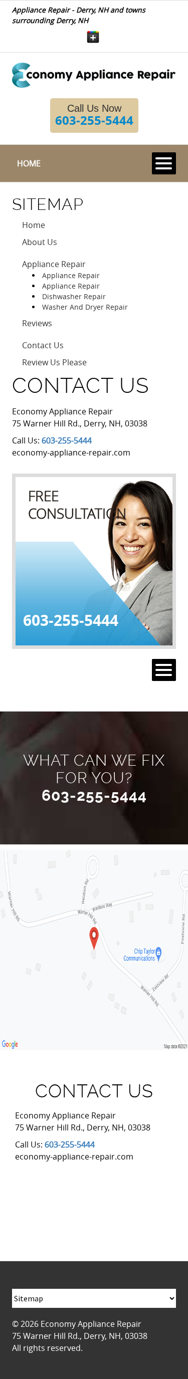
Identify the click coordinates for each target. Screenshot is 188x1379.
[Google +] (93, 37)
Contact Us (43, 345)
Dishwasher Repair (74, 296)
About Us (39, 242)
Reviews (37, 323)
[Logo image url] (93, 74)
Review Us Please (54, 362)
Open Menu (164, 163)
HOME (29, 163)
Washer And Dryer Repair (85, 307)
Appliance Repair (54, 264)
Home (33, 225)
